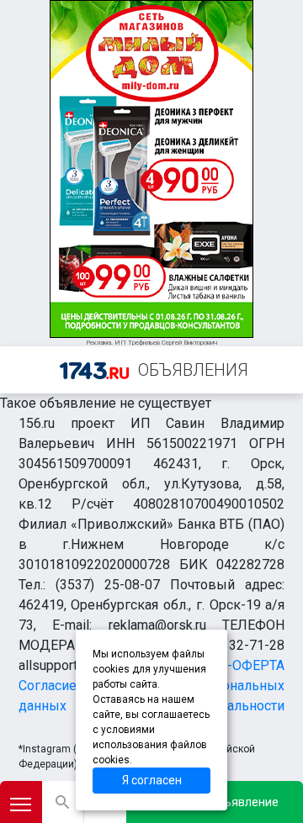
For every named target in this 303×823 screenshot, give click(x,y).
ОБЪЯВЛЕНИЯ (193, 370)
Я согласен (152, 780)
